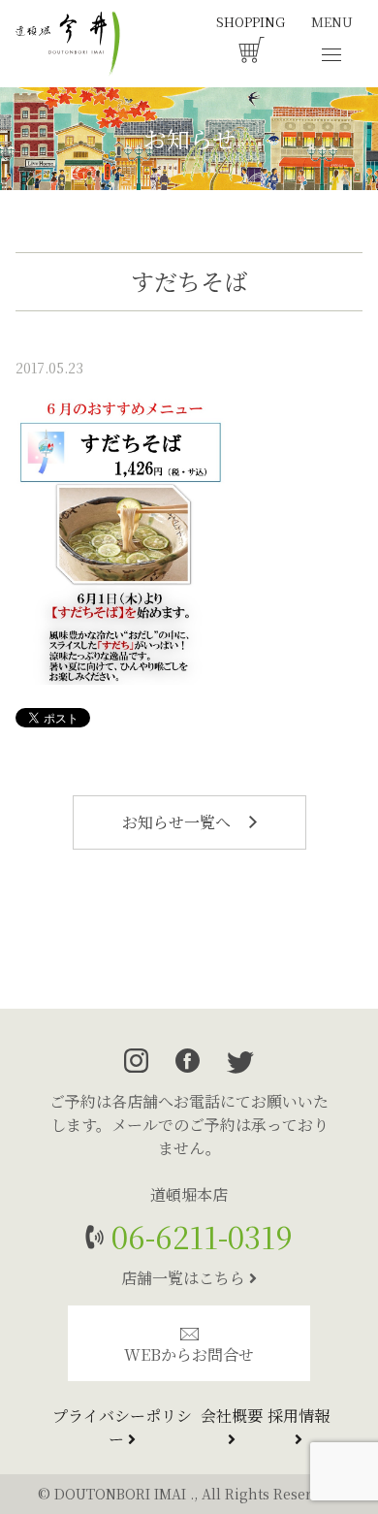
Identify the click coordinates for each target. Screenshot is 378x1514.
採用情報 (299, 1415)
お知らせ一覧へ (178, 822)
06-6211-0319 (198, 1236)
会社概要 (232, 1415)
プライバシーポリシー (122, 1427)
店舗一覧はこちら (185, 1278)
